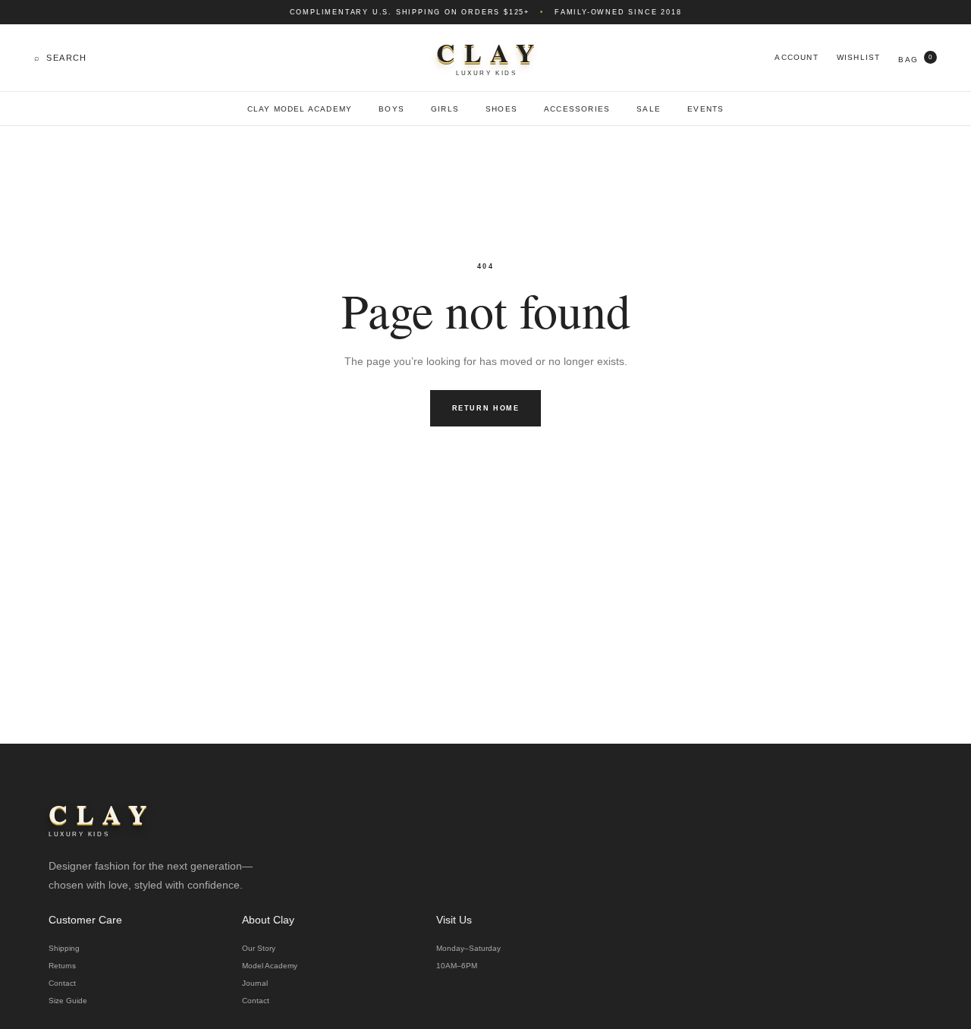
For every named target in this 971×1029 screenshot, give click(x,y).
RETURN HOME (486, 408)
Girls (445, 109)
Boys (391, 109)
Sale (648, 109)
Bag (915, 59)
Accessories (577, 109)
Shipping (64, 948)
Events (705, 109)
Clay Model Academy (300, 109)
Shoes (501, 109)
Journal (255, 983)
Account (796, 57)
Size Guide (68, 1000)
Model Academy (269, 965)
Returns (62, 965)
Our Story (258, 948)
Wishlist (859, 57)
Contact (62, 983)
